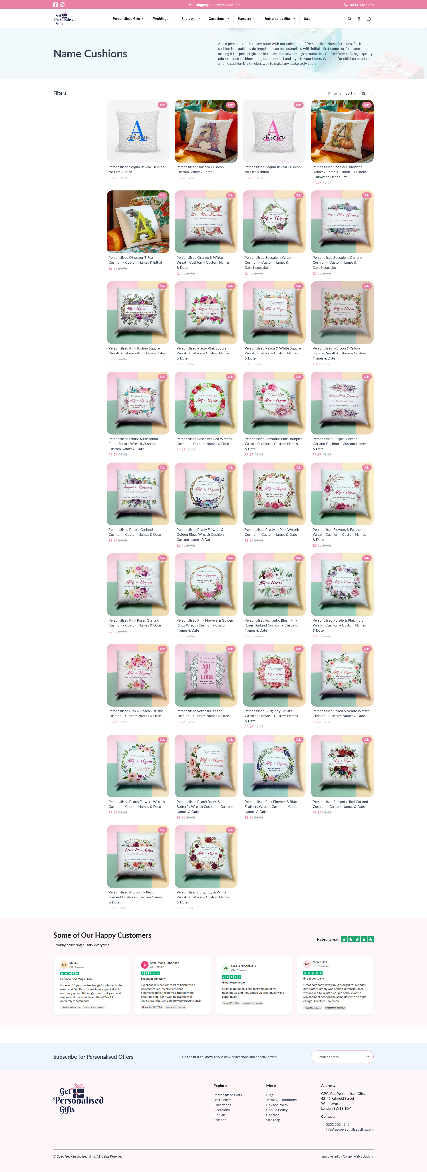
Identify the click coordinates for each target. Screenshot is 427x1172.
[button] (351, 93)
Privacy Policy (277, 1105)
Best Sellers (223, 1099)
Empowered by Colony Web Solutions (347, 1156)
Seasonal (220, 1119)
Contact (272, 1115)
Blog (269, 1095)
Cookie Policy (277, 1109)
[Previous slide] (181, 131)
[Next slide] (231, 131)
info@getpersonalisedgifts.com (350, 1129)
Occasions (222, 1109)
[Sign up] (367, 1057)
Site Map (273, 1119)
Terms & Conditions (281, 1099)
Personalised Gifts (228, 1095)
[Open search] (349, 19)
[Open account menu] (359, 19)
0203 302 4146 (362, 4)
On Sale (220, 1115)
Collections (222, 1105)
